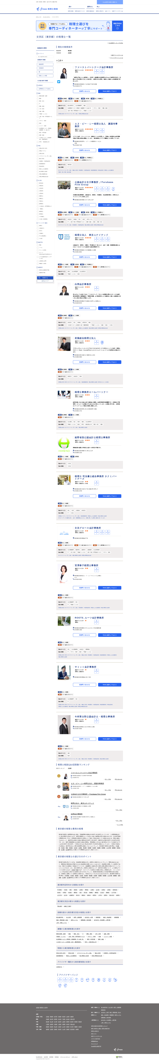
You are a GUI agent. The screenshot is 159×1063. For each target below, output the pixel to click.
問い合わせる (118, 779)
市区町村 (41, 68)
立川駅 (63, 849)
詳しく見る (108, 779)
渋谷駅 (94, 848)
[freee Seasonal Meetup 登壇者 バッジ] (87, 980)
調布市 (89, 895)
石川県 (55, 1021)
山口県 (63, 1026)
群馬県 (55, 1019)
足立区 (102, 892)
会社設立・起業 (89, 917)
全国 (37, 1014)
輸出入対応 (98, 953)
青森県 (51, 1016)
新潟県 (47, 1021)
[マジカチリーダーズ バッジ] (115, 980)
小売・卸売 (98, 933)
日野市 (105, 895)
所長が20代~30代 (60, 953)
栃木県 (51, 1019)
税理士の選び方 (100, 11)
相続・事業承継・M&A (62, 920)
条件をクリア (45, 281)
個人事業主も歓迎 (84, 955)
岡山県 (55, 1026)
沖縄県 (77, 1029)
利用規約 (57, 1057)
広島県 (59, 1026)
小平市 (100, 895)
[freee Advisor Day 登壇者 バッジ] (82, 980)
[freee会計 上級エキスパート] (65, 980)
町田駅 (103, 848)
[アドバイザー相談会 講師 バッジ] (93, 980)
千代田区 (67, 875)
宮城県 (59, 1016)
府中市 (78, 895)
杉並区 (70, 892)
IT (82, 933)
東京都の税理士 (46, 17)
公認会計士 (59, 966)
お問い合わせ (75, 1057)
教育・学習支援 (91, 939)
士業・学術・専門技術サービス (76, 936)
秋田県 (63, 1016)
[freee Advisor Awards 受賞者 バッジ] (76, 980)
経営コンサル (74, 920)
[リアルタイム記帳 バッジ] (104, 980)
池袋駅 (99, 848)
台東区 (80, 848)
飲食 (100, 936)
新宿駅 (89, 848)
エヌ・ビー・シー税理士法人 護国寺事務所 (87, 783)
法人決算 (68, 917)
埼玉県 (59, 1019)
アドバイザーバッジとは (116, 57)
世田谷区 (115, 889)
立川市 (65, 895)
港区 (67, 848)
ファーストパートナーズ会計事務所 (84, 773)
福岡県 (47, 1029)
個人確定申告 (59, 917)
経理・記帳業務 (78, 917)
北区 (80, 892)
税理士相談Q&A (90, 11)
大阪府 (59, 1024)
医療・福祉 (101, 939)
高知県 (80, 1026)
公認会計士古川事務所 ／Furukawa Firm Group (88, 794)
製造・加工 (77, 933)
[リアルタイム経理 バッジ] (109, 980)
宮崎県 (67, 1029)
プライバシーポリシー (65, 1057)
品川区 (97, 889)
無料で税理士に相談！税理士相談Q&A (100, 1028)
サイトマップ (94, 1043)
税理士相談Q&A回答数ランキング (99, 1026)
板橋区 (91, 892)
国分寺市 (111, 895)
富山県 (51, 1021)
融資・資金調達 (107, 917)
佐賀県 (51, 1029)
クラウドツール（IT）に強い (84, 953)
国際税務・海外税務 (86, 920)
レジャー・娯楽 (108, 936)
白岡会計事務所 (76, 814)
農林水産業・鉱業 (61, 933)
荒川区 (85, 892)
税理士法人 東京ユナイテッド (82, 803)
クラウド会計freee (95, 1038)
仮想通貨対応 (59, 955)
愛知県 (80, 1021)
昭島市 (83, 895)
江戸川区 (113, 892)
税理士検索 (70, 11)
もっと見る (120, 824)
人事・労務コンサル (61, 922)
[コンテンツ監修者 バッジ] (65, 985)
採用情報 (51, 1057)
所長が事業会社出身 (97, 955)
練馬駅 (114, 848)
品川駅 (67, 849)
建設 (69, 933)
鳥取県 (47, 1026)
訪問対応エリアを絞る (45, 88)
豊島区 (75, 892)
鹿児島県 (72, 1029)
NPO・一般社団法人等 (90, 942)
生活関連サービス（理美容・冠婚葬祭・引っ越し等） (70, 939)
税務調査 (116, 917)
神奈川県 (72, 1019)
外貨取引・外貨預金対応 (110, 953)
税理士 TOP (38, 17)
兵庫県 (63, 1024)
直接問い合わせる (84, 91)
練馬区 (96, 892)
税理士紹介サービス (80, 11)
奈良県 (67, 1024)
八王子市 (59, 895)
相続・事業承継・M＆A (115, 1012)
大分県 (63, 1029)
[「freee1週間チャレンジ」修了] (98, 980)
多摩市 (118, 895)
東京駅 (85, 848)
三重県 (47, 1024)
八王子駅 (108, 848)
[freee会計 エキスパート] (60, 980)
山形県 (67, 1016)
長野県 (67, 1021)
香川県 (72, 1026)
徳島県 (67, 1026)
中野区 (64, 892)
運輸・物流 (89, 933)
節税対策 (98, 917)
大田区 (109, 889)
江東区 (92, 889)
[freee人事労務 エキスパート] (71, 980)
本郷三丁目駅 (67, 906)
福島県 (72, 1016)
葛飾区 (107, 892)
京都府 (55, 1024)
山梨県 (63, 1021)
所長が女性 (71, 953)
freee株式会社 (39, 1057)
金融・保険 (107, 933)
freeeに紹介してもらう (110, 91)
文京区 (75, 848)
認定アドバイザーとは (117, 11)
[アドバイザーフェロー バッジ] (60, 985)
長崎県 (55, 1029)
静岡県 (76, 1021)
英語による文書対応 (71, 955)
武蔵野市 (71, 895)
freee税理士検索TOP (96, 1046)
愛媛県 (76, 1026)
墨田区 (86, 889)
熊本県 (59, 1029)
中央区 (63, 848)
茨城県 (47, 1019)
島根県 (51, 1026)
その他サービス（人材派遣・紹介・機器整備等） (69, 942)
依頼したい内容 (43, 75)
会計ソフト (108, 11)
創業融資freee (94, 1041)
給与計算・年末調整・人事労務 (102, 920)
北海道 (47, 1016)
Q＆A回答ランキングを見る (116, 43)
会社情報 (46, 1057)
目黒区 (103, 889)
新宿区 (71, 848)
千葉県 (63, 1019)
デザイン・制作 (92, 936)
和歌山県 (72, 1024)
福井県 (59, 1021)
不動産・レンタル (61, 936)
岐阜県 (72, 1021)
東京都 (67, 1019)
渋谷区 (73, 870)
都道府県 (41, 64)
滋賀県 (51, 1024)
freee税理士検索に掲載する (110, 2)
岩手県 (55, 1016)
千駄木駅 (59, 906)
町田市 (94, 895)
